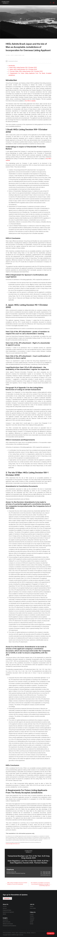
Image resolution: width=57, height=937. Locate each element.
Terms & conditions (7, 932)
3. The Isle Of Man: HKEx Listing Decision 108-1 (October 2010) (25, 71)
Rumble (31, 923)
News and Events (6, 921)
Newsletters (5, 919)
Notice (17, 932)
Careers (31, 906)
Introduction (11, 65)
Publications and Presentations (9, 925)
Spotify (31, 921)
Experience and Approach (8, 912)
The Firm (5, 906)
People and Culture (7, 910)
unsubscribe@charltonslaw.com (13, 843)
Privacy (13, 932)
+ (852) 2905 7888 (46, 872)
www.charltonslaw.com (45, 875)
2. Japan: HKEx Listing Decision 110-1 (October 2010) (22, 69)
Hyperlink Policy (22, 932)
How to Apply (33, 908)
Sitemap (28, 932)
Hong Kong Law (19, 55)
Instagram (32, 919)
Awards (4, 914)
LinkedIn (32, 914)
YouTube (32, 916)
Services (5, 908)
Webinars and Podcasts (8, 923)
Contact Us (33, 932)
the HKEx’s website (30, 101)
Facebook (32, 918)
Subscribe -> (7, 898)
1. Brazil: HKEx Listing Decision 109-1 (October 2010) (22, 67)
